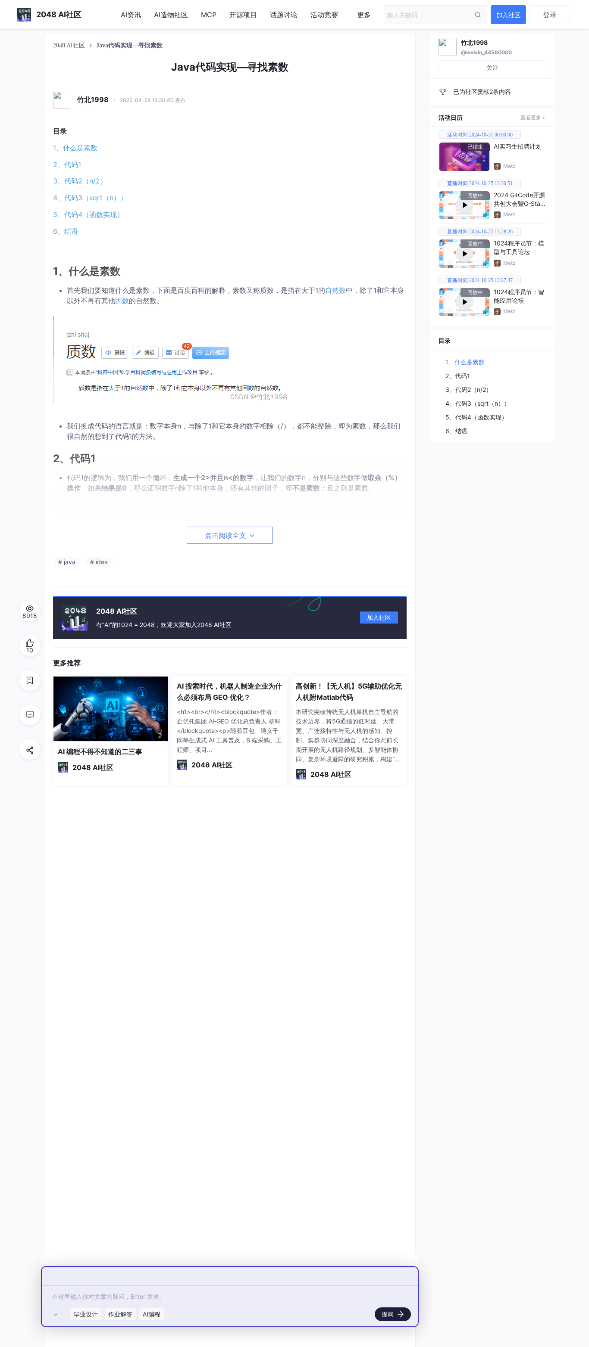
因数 (122, 300)
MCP (208, 14)
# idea (99, 561)
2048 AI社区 (70, 45)
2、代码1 (67, 164)
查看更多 (530, 117)
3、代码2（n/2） (80, 181)
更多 (364, 14)
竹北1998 (474, 42)
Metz (509, 166)
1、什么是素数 (75, 147)
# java (66, 561)
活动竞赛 (324, 14)
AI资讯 (131, 14)
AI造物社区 (171, 14)
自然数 (335, 290)
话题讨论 (284, 14)
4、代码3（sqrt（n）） (90, 197)
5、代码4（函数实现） (88, 214)
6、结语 (65, 231)
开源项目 (243, 14)
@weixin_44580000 (486, 52)
